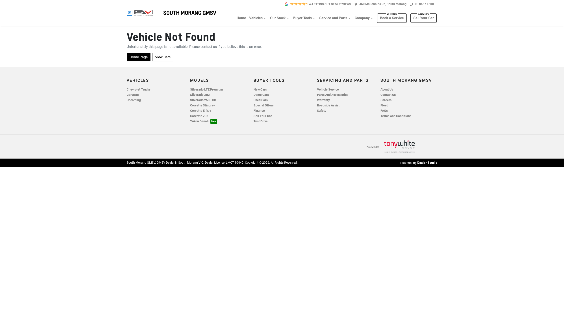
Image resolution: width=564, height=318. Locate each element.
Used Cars (261, 100)
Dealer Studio (427, 163)
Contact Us (388, 95)
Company (362, 18)
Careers (385, 100)
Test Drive (261, 121)
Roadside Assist (328, 105)
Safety (321, 111)
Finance (259, 111)
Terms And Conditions (395, 116)
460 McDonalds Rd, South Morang (382, 4)
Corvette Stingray (202, 105)
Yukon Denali (199, 121)
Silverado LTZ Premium (206, 89)
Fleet (384, 105)
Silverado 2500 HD (203, 100)
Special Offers (264, 105)
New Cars (260, 89)
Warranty (323, 100)
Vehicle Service (328, 89)
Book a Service (392, 18)
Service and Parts (333, 18)
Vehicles (256, 18)
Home (241, 18)
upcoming (134, 100)
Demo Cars (261, 95)
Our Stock (278, 18)
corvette (133, 95)
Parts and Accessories (332, 95)
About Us (386, 89)
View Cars (163, 57)
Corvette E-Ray (200, 111)
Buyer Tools (302, 18)
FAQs (384, 111)
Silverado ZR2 (200, 95)
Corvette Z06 (199, 116)
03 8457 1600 (424, 4)
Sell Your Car (423, 18)
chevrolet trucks (138, 89)
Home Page (139, 57)
